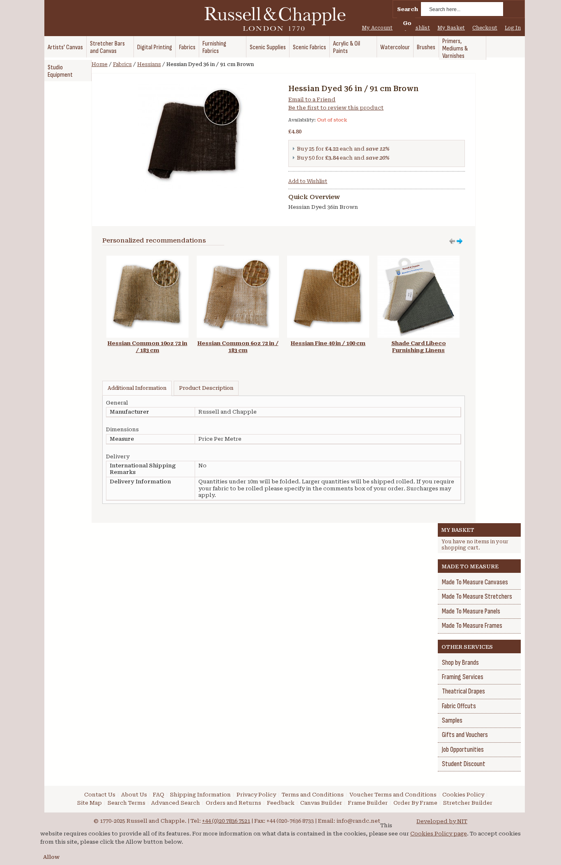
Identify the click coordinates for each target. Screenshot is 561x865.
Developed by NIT (441, 821)
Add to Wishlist (307, 181)
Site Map (89, 803)
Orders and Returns (233, 803)
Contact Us (99, 795)
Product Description (206, 388)
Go (407, 23)
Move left (459, 241)
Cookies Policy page (438, 834)
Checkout (484, 28)
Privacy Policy (256, 795)
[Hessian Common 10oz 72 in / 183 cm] (147, 259)
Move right (452, 241)
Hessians (149, 64)
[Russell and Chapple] (283, 19)
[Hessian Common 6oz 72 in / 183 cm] (238, 259)
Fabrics (122, 64)
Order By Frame (415, 803)
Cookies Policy (463, 795)
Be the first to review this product (336, 108)
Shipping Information (200, 795)
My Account (377, 28)
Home (100, 64)
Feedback (280, 803)
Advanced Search (175, 803)
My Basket (451, 28)
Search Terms (126, 803)
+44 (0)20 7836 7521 (226, 821)
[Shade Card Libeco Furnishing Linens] (418, 259)
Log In (513, 28)
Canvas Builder (321, 803)
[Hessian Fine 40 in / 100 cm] (328, 259)
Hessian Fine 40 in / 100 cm (328, 343)
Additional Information (137, 388)
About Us (134, 795)
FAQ (158, 795)
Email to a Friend (312, 99)
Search (407, 9)
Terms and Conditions (313, 795)
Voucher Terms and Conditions (393, 795)
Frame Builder (368, 803)
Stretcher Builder (467, 803)
